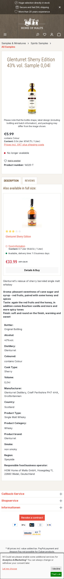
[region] (32, 98)
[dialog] (32, 566)
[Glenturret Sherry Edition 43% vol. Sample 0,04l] (32, 98)
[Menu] (5, 34)
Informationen (10, 507)
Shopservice (9, 500)
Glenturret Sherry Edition (18, 236)
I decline (56, 568)
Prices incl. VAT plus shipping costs (24, 144)
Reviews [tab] (30, 180)
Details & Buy (32, 270)
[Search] (37, 34)
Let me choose (9, 568)
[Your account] (51, 34)
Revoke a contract (32, 517)
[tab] (11, 180)
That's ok (56, 574)
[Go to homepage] (32, 23)
